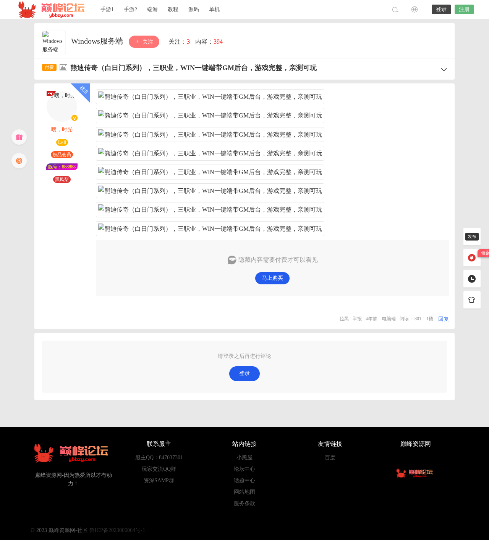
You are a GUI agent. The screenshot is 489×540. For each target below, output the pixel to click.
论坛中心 (244, 469)
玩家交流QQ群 (159, 469)
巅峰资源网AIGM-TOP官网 (53, 9)
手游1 (107, 9)
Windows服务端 (98, 41)
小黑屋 (244, 457)
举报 (357, 318)
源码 (193, 9)
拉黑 (344, 318)
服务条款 (244, 503)
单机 (214, 9)
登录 (441, 9)
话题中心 (244, 480)
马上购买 (272, 278)
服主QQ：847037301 (159, 457)
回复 (443, 319)
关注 (147, 42)
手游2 (130, 9)
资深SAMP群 (159, 480)
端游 (152, 9)
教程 (173, 9)
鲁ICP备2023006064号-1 (117, 530)
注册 (464, 9)
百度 (330, 457)
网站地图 (244, 492)
